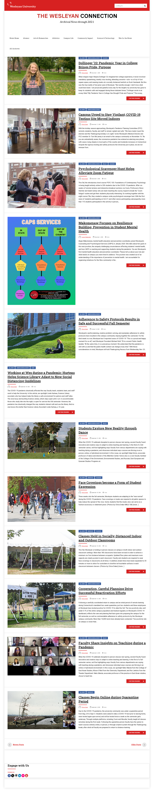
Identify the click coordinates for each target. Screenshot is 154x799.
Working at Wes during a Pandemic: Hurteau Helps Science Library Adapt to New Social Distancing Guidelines (41, 377)
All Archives (15, 49)
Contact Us (11, 772)
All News (82, 58)
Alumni (26, 38)
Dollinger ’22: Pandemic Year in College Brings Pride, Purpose (108, 65)
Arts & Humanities (40, 38)
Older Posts (136, 744)
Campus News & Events (94, 58)
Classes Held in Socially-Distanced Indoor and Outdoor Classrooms (110, 538)
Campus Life (68, 38)
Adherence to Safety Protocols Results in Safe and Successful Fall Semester (109, 321)
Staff (33, 367)
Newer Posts (18, 744)
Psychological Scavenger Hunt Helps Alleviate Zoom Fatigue (106, 171)
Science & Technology (105, 38)
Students (105, 58)
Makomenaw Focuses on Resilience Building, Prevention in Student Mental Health (108, 227)
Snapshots (90, 477)
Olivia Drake (85, 73)
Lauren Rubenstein (86, 237)
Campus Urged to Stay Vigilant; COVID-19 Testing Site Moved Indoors (109, 116)
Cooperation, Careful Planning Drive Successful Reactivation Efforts (106, 591)
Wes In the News (125, 38)
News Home (14, 38)
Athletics (56, 38)
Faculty (105, 164)
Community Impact (85, 38)
